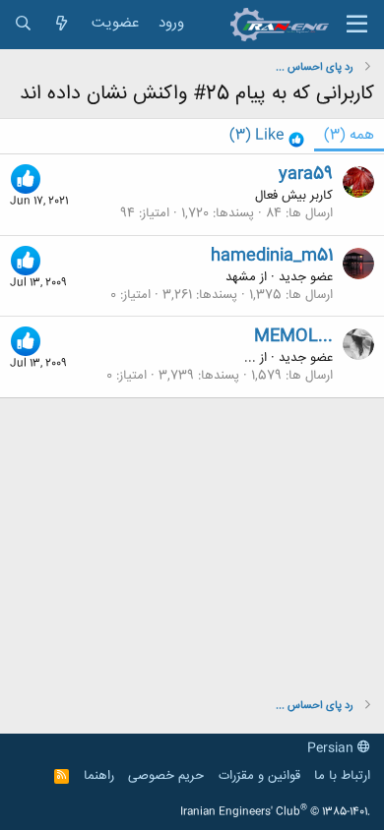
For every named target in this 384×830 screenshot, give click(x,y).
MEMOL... (293, 336)
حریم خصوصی (166, 776)
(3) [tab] (349, 135)
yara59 (306, 174)
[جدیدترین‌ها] (61, 24)
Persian (332, 748)
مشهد (240, 277)
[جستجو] (23, 24)
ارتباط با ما (342, 776)
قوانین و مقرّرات (259, 776)
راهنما (99, 776)
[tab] (267, 136)
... (250, 358)
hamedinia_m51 (272, 255)
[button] (357, 24)
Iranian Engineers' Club (275, 812)
